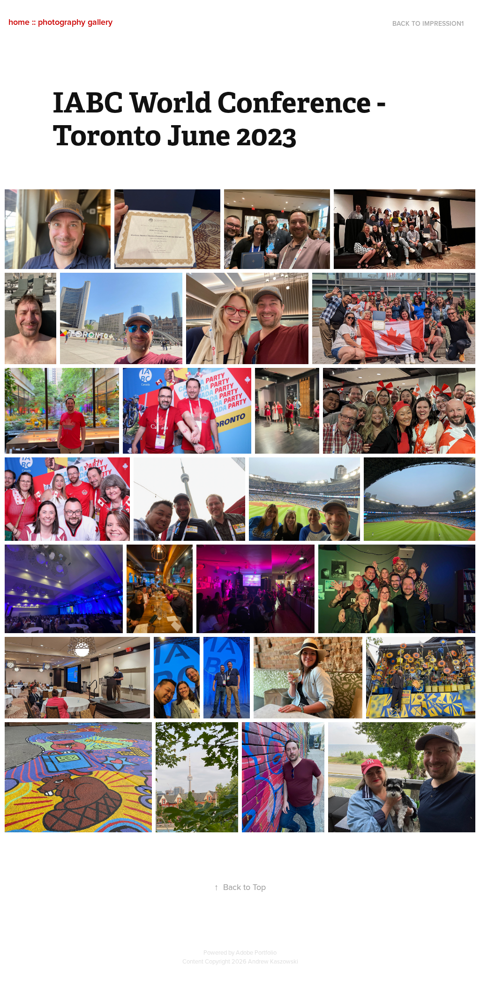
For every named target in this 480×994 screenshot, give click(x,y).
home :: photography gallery (60, 22)
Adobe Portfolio (256, 952)
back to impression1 (428, 23)
